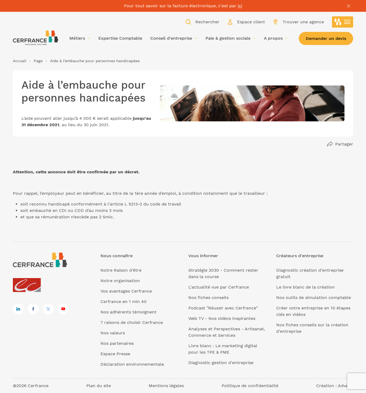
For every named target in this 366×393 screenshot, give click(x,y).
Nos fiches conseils (208, 297)
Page (38, 61)
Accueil (19, 61)
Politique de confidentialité (250, 385)
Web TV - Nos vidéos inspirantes (221, 318)
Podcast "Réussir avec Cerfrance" (223, 307)
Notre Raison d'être (120, 270)
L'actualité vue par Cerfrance (218, 287)
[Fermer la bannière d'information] (348, 5)
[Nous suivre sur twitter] (48, 309)
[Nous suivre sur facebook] (33, 309)
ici (240, 5)
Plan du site (98, 385)
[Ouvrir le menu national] (342, 22)
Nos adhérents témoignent (128, 312)
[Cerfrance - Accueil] (35, 38)
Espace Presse (115, 353)
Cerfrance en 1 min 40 (123, 301)
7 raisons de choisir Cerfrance (131, 322)
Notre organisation (120, 280)
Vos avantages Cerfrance (126, 291)
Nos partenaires (117, 343)
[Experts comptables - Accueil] (28, 285)
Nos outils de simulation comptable (313, 297)
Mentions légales (166, 385)
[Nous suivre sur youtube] (63, 309)
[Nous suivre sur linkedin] (18, 309)
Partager (344, 144)
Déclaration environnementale (132, 364)
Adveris (345, 385)
